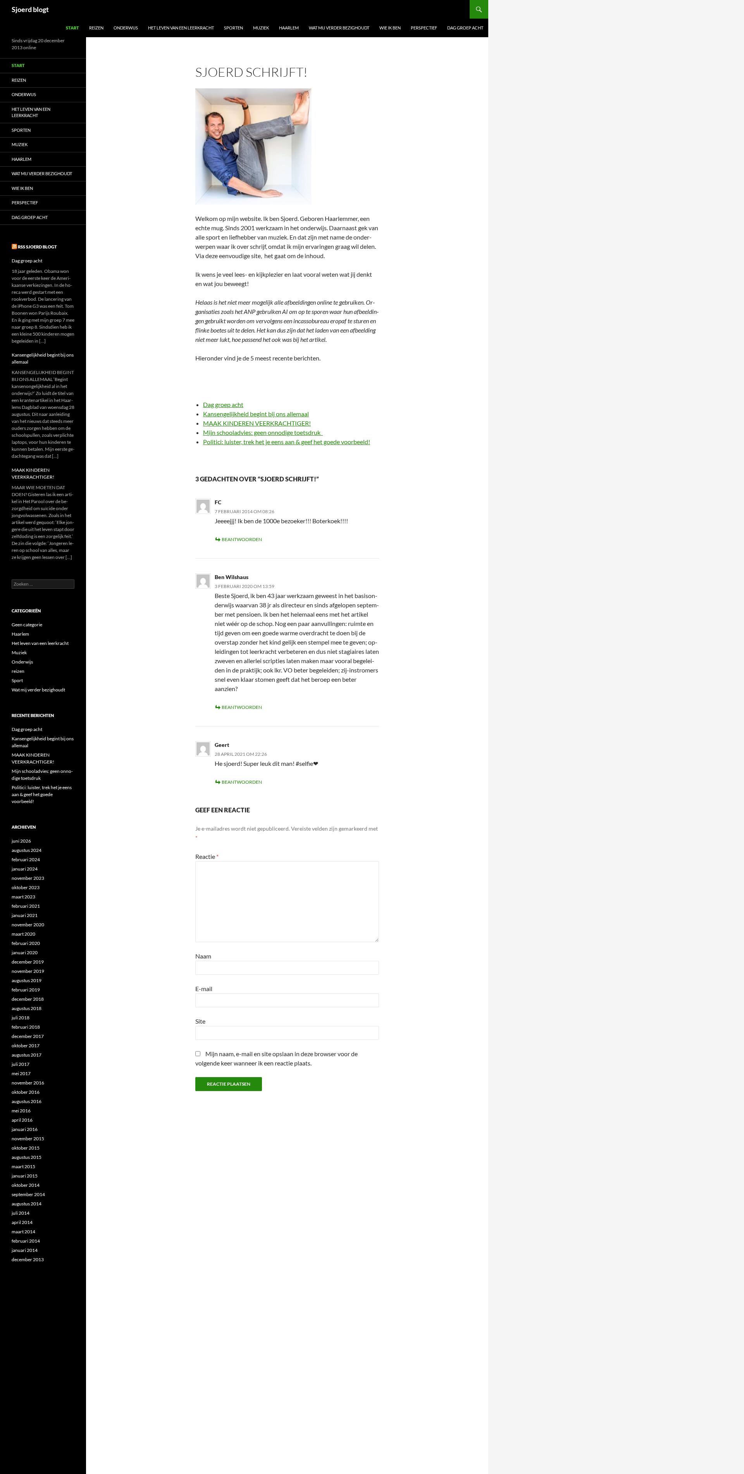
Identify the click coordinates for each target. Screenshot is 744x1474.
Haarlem (289, 27)
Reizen (96, 27)
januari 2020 (25, 952)
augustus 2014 (26, 1204)
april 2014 (22, 1222)
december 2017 (28, 1036)
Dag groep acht (465, 27)
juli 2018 (20, 1018)
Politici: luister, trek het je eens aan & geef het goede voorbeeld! (286, 441)
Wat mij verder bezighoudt (339, 27)
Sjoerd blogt (30, 9)
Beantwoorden (242, 539)
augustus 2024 (26, 850)
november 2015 (28, 1138)
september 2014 (28, 1194)
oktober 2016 (26, 1092)
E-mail (203, 988)
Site (200, 1021)
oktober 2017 (26, 1045)
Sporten (233, 27)
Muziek (261, 27)
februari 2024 (26, 859)
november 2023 (28, 878)
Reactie (207, 856)
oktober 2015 (26, 1148)
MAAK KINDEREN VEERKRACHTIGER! (257, 423)
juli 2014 (20, 1213)
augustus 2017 (26, 1055)
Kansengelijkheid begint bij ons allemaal (256, 413)
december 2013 (28, 1259)
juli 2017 (20, 1064)
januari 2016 (25, 1129)
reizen (18, 671)
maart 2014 (23, 1231)
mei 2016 (21, 1111)
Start (72, 27)
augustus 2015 (26, 1157)
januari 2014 (25, 1250)
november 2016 (28, 1083)
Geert (222, 744)
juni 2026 (21, 841)
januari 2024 (25, 869)
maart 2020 (23, 934)
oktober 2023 (26, 887)
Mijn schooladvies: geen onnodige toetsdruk (263, 432)
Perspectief (424, 27)
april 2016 (22, 1120)
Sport (17, 680)
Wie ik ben (390, 27)
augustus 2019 (26, 980)
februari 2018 (26, 1027)
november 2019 (28, 971)
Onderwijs (126, 27)
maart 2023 (23, 897)
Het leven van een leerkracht (181, 27)
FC (218, 502)
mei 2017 (21, 1073)
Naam (203, 956)
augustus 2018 (26, 1008)
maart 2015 (23, 1166)
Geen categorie (27, 625)
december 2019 (28, 962)
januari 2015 (25, 1176)
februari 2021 (26, 906)
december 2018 (28, 999)
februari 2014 (26, 1241)
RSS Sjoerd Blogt (37, 246)
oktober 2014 (26, 1185)
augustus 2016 (26, 1101)
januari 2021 (25, 915)
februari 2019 (26, 990)
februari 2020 (26, 943)
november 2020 (28, 924)
